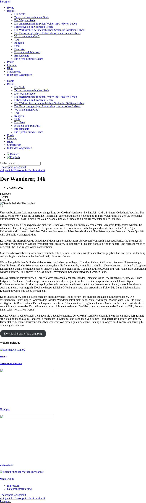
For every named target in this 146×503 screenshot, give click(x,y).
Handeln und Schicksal (27, 52)
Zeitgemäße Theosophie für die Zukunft (22, 170)
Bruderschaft (21, 55)
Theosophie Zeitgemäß (13, 166)
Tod (16, 39)
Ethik (17, 45)
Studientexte (14, 71)
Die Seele (19, 13)
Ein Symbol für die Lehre (28, 58)
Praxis (10, 61)
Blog (10, 68)
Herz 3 (3, 356)
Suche (3, 163)
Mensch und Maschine (11, 363)
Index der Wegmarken (19, 74)
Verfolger (5, 409)
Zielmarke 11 (7, 465)
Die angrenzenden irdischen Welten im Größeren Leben (45, 23)
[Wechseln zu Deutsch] (13, 154)
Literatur (12, 65)
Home (10, 7)
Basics (10, 10)
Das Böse (19, 49)
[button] (73, 193)
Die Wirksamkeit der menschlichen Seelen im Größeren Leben (49, 29)
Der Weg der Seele (24, 20)
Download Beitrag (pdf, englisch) (23, 333)
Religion (19, 42)
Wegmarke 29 (7, 478)
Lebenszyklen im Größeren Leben (33, 26)
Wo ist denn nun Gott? (27, 36)
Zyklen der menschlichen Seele (31, 17)
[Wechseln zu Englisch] (13, 157)
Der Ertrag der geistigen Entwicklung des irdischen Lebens (47, 33)
